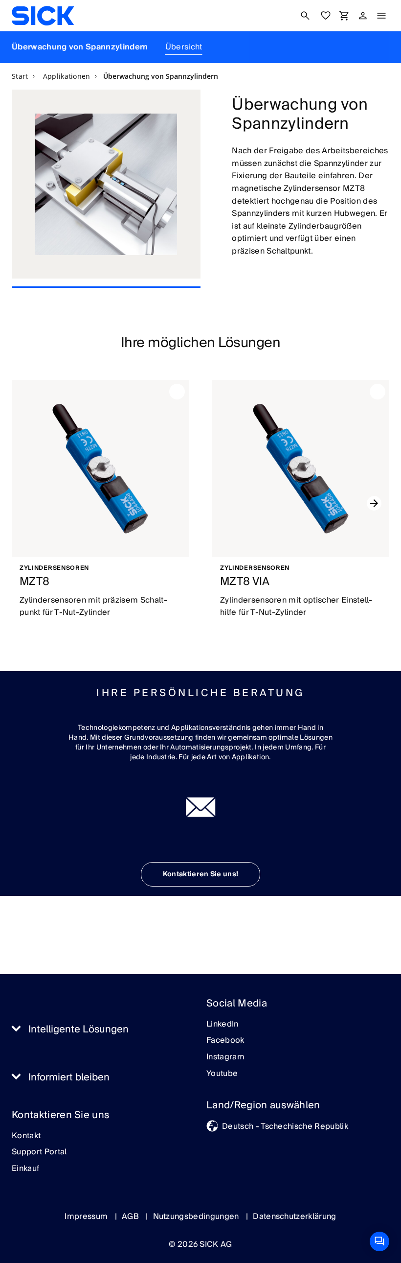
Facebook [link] (225, 1040)
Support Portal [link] (39, 1152)
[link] (43, 15)
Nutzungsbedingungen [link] (197, 1216)
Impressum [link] (87, 1216)
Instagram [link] (225, 1057)
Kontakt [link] (26, 1136)
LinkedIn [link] (222, 1024)
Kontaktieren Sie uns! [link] (201, 874)
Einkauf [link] (25, 1169)
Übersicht (183, 47)
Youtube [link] (222, 1074)
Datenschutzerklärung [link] (294, 1216)
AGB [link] (131, 1216)
